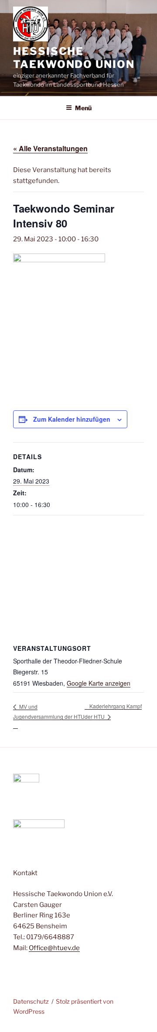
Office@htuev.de (54, 948)
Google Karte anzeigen (98, 683)
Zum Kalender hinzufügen (71, 419)
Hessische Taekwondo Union (74, 58)
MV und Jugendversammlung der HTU (49, 711)
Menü (83, 108)
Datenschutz (31, 1001)
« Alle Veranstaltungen (50, 148)
